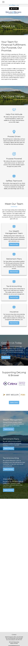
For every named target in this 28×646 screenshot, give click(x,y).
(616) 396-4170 (18, 639)
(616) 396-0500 (19, 638)
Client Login (15, 8)
